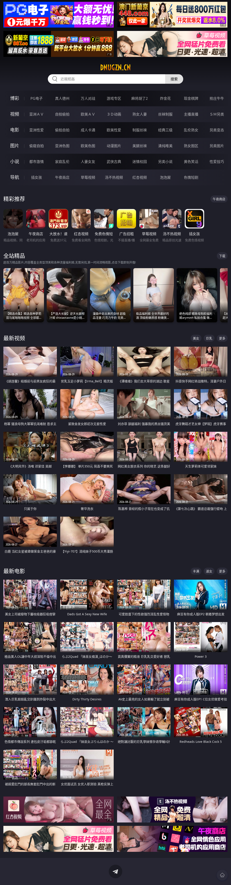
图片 (14, 146)
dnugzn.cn (115, 67)
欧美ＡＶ (88, 114)
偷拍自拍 (62, 130)
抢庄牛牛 (217, 98)
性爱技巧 (217, 161)
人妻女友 (88, 161)
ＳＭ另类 (217, 114)
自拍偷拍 (62, 114)
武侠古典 (114, 161)
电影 (14, 130)
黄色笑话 (191, 161)
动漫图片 (114, 145)
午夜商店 (62, 177)
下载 (222, 256)
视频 (14, 114)
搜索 (174, 79)
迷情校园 (139, 161)
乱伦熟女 (191, 130)
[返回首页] (222, 875)
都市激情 (36, 161)
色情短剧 (191, 177)
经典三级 (165, 130)
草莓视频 (88, 177)
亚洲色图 (62, 145)
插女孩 (36, 177)
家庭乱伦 (62, 161)
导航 (14, 177)
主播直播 (191, 114)
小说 (14, 161)
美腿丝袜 (139, 145)
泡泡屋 (165, 177)
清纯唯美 (165, 145)
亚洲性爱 (36, 130)
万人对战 (88, 98)
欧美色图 (88, 145)
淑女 (209, 571)
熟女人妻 (139, 114)
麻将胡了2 (139, 98)
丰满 (196, 571)
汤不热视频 (114, 177)
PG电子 (36, 98)
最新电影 (14, 571)
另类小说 (165, 161)
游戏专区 (114, 98)
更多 (222, 338)
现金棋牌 (191, 98)
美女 (196, 338)
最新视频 (14, 338)
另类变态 (217, 130)
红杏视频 (139, 177)
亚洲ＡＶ (36, 114)
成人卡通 (88, 130)
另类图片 (217, 145)
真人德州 (62, 98)
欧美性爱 (114, 130)
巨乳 (209, 338)
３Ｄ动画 (114, 114)
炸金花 (165, 98)
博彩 (14, 98)
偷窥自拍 (36, 145)
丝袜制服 (165, 114)
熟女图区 (191, 145)
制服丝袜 (139, 130)
